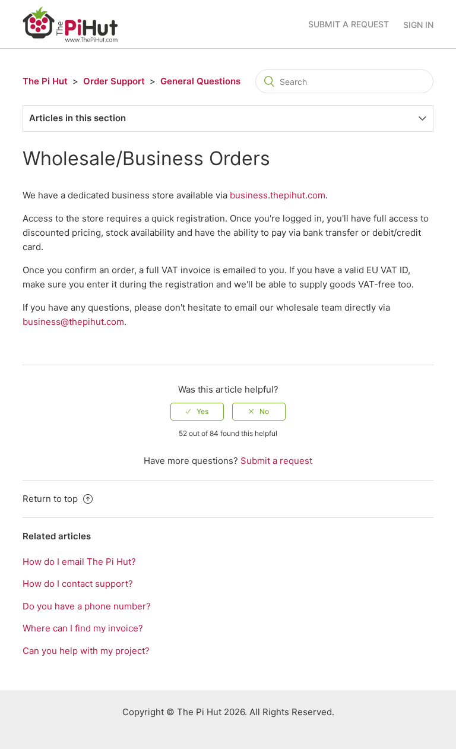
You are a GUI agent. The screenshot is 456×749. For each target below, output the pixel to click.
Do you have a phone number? (87, 606)
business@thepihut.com (73, 321)
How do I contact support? (78, 583)
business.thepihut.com (277, 195)
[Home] (70, 23)
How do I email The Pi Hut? (79, 561)
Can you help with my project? (86, 650)
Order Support (114, 81)
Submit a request (348, 24)
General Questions (200, 81)
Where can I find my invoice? (83, 628)
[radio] (197, 412)
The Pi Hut (45, 81)
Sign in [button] (418, 25)
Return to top (51, 498)
